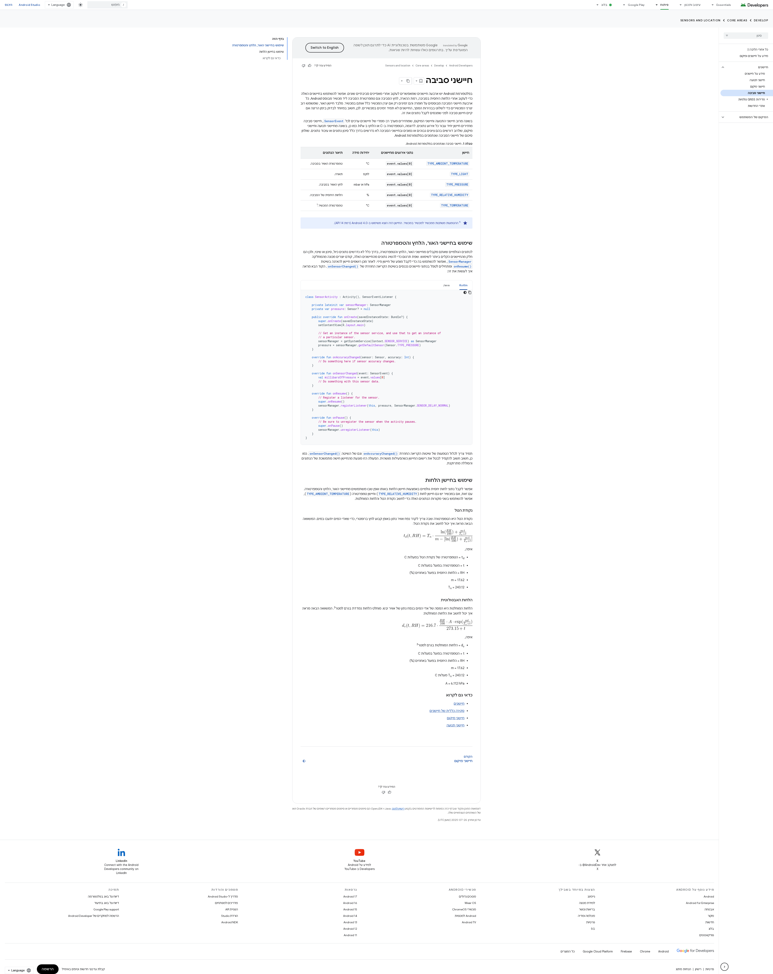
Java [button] (446, 285)
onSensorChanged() (343, 266)
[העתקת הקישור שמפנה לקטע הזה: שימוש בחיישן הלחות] (421, 480)
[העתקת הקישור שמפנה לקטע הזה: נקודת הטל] (450, 510)
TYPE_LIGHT (459, 174)
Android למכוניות (465, 916)
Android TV (469, 922)
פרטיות (590, 922)
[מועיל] (310, 66)
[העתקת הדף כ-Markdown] (408, 80)
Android (709, 896)
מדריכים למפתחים (226, 903)
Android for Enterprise (700, 903)
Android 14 (350, 916)
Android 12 (350, 929)
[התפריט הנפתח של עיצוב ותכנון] (679, 5)
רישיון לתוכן (398, 808)
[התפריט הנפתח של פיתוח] (654, 5)
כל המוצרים (568, 951)
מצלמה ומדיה (586, 916)
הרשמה (48, 969)
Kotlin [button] (463, 285)
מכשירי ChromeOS (464, 909)
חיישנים (459, 704)
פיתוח (664, 5)
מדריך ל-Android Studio (223, 896)
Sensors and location (700, 20)
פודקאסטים (706, 935)
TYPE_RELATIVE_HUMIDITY (449, 195)
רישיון (698, 969)
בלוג (604, 5)
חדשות (709, 922)
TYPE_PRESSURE (457, 184)
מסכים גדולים (467, 896)
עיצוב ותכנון (692, 5)
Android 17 (350, 896)
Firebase (626, 951)
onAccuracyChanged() (381, 453)
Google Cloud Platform (598, 951)
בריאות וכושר (587, 909)
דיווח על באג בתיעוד (106, 903)
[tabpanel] (386, 367)
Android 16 (350, 903)
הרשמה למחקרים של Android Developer (93, 916)
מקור (711, 916)
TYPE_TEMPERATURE (454, 205)
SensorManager (460, 261)
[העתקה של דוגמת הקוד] (469, 292)
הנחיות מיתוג (683, 969)
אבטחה (709, 909)
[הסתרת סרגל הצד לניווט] (724, 967)
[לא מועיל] (304, 66)
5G (593, 929)
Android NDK (229, 922)
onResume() (462, 266)
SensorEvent (333, 121)
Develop (761, 20)
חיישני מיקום (455, 718)
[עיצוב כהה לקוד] (465, 292)
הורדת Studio (229, 916)
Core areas (737, 20)
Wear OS (470, 903)
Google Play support (106, 909)
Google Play (636, 5)
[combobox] (107, 4)
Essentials (723, 5)
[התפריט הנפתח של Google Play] (622, 5)
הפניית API (231, 909)
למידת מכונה (587, 903)
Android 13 (350, 922)
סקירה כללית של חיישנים (447, 711)
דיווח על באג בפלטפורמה (103, 896)
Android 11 (350, 935)
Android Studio (29, 5)
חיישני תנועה (455, 725)
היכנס (8, 5)
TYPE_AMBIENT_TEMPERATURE (447, 163)
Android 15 (350, 909)
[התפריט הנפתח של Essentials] (711, 5)
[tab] (463, 285)
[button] (749, 67)
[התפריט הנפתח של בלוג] (595, 5)
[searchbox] (746, 35)
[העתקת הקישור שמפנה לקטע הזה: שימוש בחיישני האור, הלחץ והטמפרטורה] (377, 243)
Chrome (645, 951)
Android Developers (460, 65)
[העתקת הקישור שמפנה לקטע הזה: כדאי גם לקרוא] (442, 695)
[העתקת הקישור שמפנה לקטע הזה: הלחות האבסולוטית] (437, 600)
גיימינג (591, 896)
